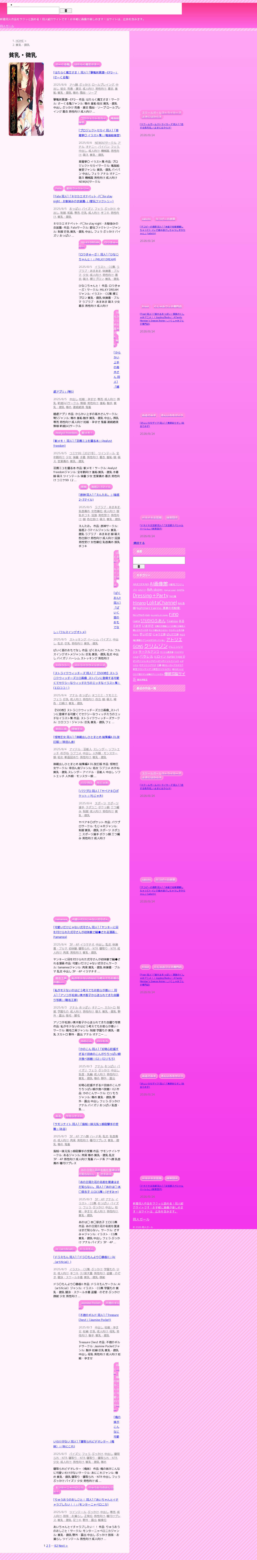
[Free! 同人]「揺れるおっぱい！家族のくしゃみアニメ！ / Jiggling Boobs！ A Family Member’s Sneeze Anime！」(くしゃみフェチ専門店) (162, 318)
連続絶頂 (78, 407)
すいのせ (145, 634)
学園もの (63, 1011)
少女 (85, 275)
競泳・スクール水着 (70, 1277)
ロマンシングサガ (147, 665)
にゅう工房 (159, 634)
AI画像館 (159, 583)
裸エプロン (97, 279)
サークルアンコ (148, 652)
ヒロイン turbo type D (169, 657)
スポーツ (100, 803)
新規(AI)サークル (68, 403)
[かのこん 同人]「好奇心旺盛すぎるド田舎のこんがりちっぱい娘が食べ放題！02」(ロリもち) (100, 1054)
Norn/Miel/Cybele (141, 615)
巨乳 (84, 213)
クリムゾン (156, 646)
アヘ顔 (73, 85)
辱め (75, 93)
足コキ (77, 1520)
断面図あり (71, 757)
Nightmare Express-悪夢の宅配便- (158, 608)
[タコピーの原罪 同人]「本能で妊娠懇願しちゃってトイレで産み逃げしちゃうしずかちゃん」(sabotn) (162, 230)
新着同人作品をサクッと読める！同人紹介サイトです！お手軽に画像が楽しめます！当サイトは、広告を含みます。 (158, 1207)
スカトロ (110, 1007)
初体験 (73, 948)
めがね (64, 753)
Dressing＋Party (150, 595)
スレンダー (100, 749)
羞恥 (102, 403)
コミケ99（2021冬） (83, 453)
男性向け (100, 89)
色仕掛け (92, 519)
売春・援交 (74, 89)
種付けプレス (98, 1140)
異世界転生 (142, 679)
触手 (109, 403)
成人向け (88, 89)
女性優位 (96, 511)
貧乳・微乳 (65, 93)
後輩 (75, 457)
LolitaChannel (162, 602)
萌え (85, 155)
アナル (73, 695)
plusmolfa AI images (159, 615)
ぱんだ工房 (172, 634)
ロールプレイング (103, 85)
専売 (77, 213)
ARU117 (142, 589)
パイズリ (87, 209)
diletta (180, 589)
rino (174, 613)
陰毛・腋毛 (73, 1015)
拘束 (66, 952)
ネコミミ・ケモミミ (104, 695)
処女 (63, 89)
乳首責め (84, 511)
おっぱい (75, 209)
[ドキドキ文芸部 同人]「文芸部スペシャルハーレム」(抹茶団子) (161, 527)
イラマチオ (87, 944)
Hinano (139, 603)
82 (56, 1546)
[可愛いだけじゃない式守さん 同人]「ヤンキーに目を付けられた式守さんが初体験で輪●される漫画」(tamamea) (85, 932)
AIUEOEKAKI (141, 584)
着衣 (110, 89)
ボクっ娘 (103, 807)
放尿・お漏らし (73, 1516)
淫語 (94, 515)
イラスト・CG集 (105, 267)
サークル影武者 (166, 652)
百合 (98, 699)
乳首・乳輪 (86, 1074)
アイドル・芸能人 (80, 749)
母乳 (112, 1331)
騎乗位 (102, 1520)
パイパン (103, 147)
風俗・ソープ (88, 93)
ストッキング (77, 639)
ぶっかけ (84, 85)
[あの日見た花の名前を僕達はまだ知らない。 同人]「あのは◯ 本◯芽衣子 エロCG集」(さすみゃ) (100, 1187)
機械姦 (105, 151)
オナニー (91, 147)
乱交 (60, 643)
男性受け (103, 515)
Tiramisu (172, 621)
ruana (136, 621)
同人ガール (7, 26)
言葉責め (63, 461)
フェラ (115, 147)
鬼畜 (88, 407)
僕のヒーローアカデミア (172, 665)
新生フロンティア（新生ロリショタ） (152, 669)
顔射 (102, 1277)
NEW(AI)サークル (105, 143)
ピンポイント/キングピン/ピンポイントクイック (156, 661)
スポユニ (91, 807)
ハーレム (93, 639)
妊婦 (85, 1331)
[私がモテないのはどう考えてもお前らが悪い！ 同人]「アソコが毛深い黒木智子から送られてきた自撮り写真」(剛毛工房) (86, 995)
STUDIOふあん (153, 620)
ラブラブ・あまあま (99, 269)
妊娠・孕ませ (87, 399)
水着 (82, 457)
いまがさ (148, 626)
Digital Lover (170, 589)
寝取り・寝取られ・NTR (102, 1458)
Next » (63, 1546)
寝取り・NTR (107, 948)
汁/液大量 (86, 1273)
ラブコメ (75, 753)
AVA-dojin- (155, 589)
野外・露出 (108, 1078)
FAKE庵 (172, 596)
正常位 (88, 1516)
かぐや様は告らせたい (158, 630)
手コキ (105, 213)
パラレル (146, 656)
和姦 (70, 213)
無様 (83, 403)
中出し (83, 151)
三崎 (159, 665)
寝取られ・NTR (88, 948)
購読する (139, 543)
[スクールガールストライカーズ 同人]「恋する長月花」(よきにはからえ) (161, 126)
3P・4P (74, 944)
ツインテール (106, 453)
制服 (63, 213)
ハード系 (95, 1136)
